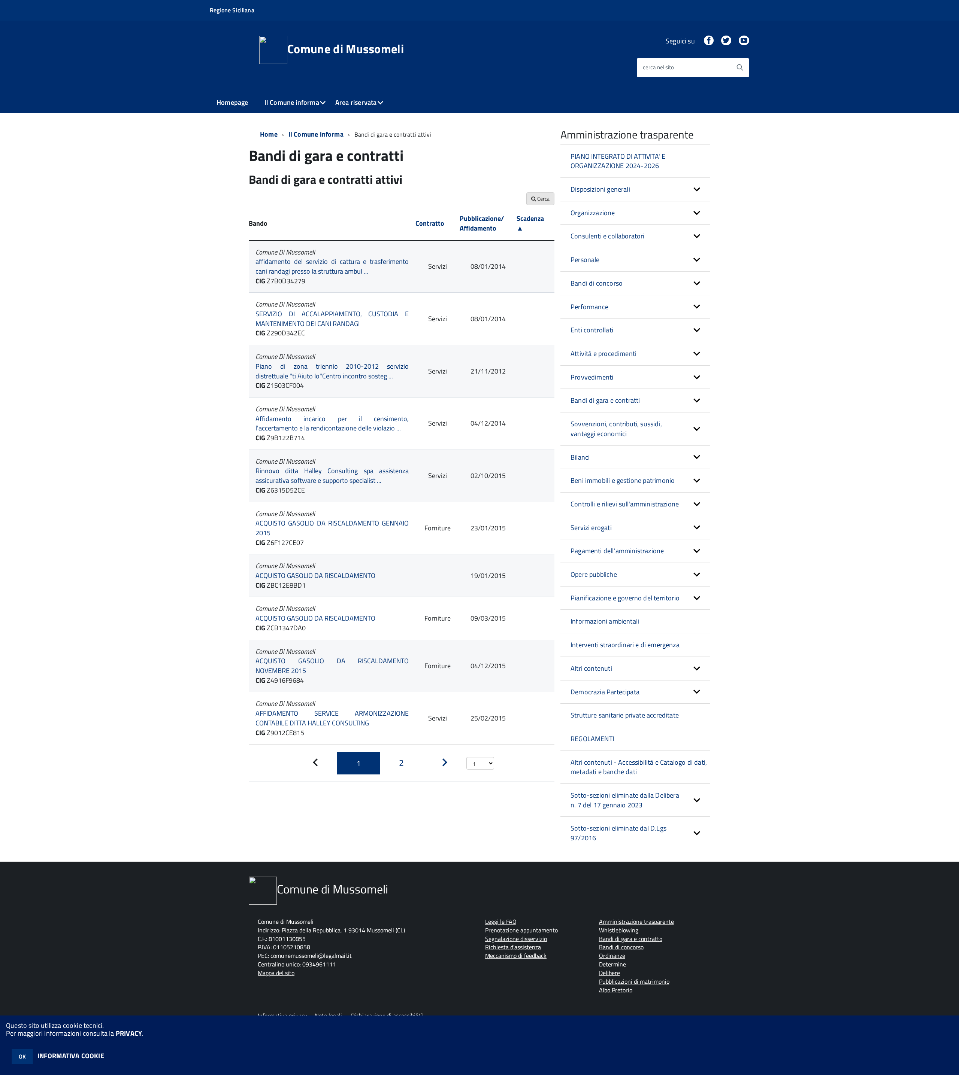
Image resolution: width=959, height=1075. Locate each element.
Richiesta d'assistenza (513, 946)
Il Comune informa (291, 102)
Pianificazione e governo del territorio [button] (625, 598)
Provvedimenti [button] (592, 377)
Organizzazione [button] (593, 213)
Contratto (429, 223)
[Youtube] (744, 41)
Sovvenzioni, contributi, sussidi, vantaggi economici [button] (616, 429)
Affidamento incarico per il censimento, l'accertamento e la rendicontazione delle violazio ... (332, 423)
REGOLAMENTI (592, 739)
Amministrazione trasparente (636, 921)
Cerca (543, 198)
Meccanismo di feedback (516, 955)
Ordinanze (612, 955)
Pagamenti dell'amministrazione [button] (617, 551)
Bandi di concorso (621, 946)
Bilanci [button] (580, 457)
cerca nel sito (658, 67)
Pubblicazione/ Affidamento (482, 223)
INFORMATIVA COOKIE (70, 1056)
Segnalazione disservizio (516, 938)
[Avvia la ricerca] (740, 67)
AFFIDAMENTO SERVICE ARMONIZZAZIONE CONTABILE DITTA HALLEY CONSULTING (332, 718)
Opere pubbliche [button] (594, 574)
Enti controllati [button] (592, 330)
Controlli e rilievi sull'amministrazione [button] (625, 504)
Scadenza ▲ (530, 223)
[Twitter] (726, 41)
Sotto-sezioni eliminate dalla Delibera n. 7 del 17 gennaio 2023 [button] (625, 800)
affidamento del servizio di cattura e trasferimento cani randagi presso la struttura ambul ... (332, 266)
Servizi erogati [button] (591, 528)
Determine (612, 964)
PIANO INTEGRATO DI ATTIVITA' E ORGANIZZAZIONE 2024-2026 (618, 161)
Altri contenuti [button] (591, 668)
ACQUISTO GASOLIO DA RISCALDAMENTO (315, 575)
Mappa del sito (276, 972)
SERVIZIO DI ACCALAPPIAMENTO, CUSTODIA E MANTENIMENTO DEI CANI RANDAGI (332, 319)
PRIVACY (129, 1033)
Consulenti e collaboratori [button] (608, 236)
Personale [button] (585, 260)
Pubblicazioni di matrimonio (634, 981)
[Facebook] (709, 41)
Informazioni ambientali (605, 621)
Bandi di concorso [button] (597, 283)
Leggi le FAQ (501, 921)
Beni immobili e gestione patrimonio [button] (623, 480)
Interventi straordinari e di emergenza (625, 645)
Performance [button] (589, 307)
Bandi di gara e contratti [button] (605, 400)
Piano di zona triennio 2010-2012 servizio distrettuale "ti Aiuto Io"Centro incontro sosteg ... (332, 371)
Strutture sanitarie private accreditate (625, 715)
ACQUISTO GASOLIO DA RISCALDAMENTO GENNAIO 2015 (332, 528)
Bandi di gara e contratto (630, 938)
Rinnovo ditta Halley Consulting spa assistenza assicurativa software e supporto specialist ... (332, 475)
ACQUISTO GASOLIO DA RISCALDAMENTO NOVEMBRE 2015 (332, 666)
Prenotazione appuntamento (521, 930)
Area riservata (356, 102)
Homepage (232, 102)
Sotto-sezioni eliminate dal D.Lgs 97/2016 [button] (618, 833)
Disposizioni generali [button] (600, 189)
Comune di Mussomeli (345, 49)
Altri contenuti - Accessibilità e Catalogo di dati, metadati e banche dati (639, 767)
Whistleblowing (618, 930)
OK (22, 1056)
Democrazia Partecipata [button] (605, 692)
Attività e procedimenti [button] (603, 353)
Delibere (609, 972)
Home (269, 134)
